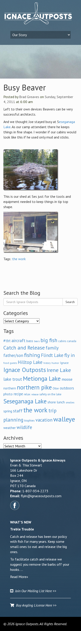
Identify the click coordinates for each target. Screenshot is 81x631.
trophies (29, 420)
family (52, 348)
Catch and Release (24, 347)
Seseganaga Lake (25, 401)
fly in (69, 355)
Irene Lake (59, 370)
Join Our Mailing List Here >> (34, 591)
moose (67, 379)
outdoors (67, 388)
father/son (13, 355)
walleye (64, 419)
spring (7, 411)
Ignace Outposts (24, 370)
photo (8, 394)
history (47, 363)
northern (9, 388)
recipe (18, 393)
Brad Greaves (29, 97)
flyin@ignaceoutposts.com (41, 496)
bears (37, 341)
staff (17, 410)
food (6, 363)
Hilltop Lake (30, 362)
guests (13, 363)
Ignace (64, 363)
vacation (44, 420)
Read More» (19, 576)
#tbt (7, 340)
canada (71, 341)
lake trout (12, 379)
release (34, 394)
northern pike (34, 387)
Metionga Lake (42, 378)
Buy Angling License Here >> (35, 605)
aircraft (18, 340)
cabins (62, 341)
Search (70, 302)
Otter (56, 388)
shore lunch (56, 402)
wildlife (24, 427)
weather (9, 427)
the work (19, 259)
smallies (70, 402)
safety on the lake (50, 394)
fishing (32, 355)
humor (55, 363)
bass (29, 341)
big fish (48, 340)
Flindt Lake (52, 355)
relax (27, 394)
